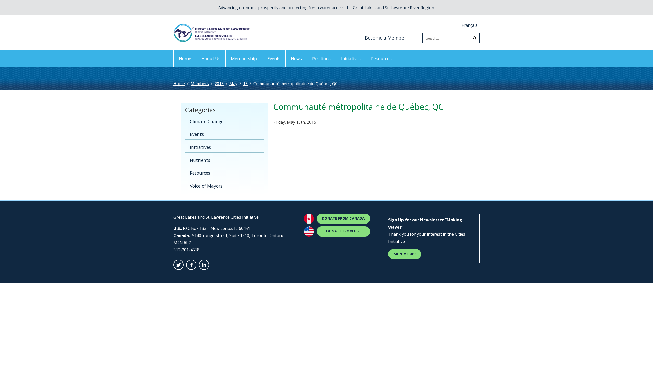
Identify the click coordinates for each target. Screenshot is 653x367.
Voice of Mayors (206, 186)
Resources (381, 58)
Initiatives (351, 58)
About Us (211, 58)
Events (273, 58)
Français (470, 25)
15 (245, 83)
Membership (244, 58)
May (233, 83)
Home (185, 58)
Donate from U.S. (343, 231)
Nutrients (200, 160)
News (296, 58)
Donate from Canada (343, 218)
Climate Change (206, 121)
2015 (219, 83)
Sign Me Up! (405, 253)
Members (200, 83)
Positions (321, 58)
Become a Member (385, 38)
